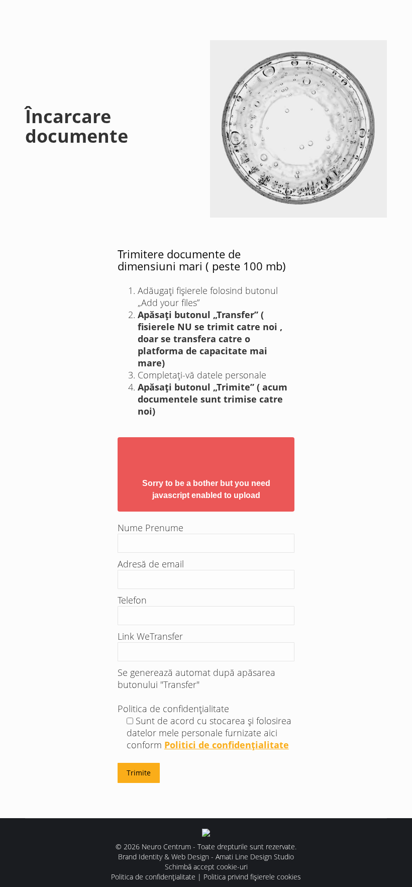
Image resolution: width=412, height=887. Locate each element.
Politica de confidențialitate (153, 876)
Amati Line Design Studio (255, 856)
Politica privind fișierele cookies (252, 876)
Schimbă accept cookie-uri (206, 866)
